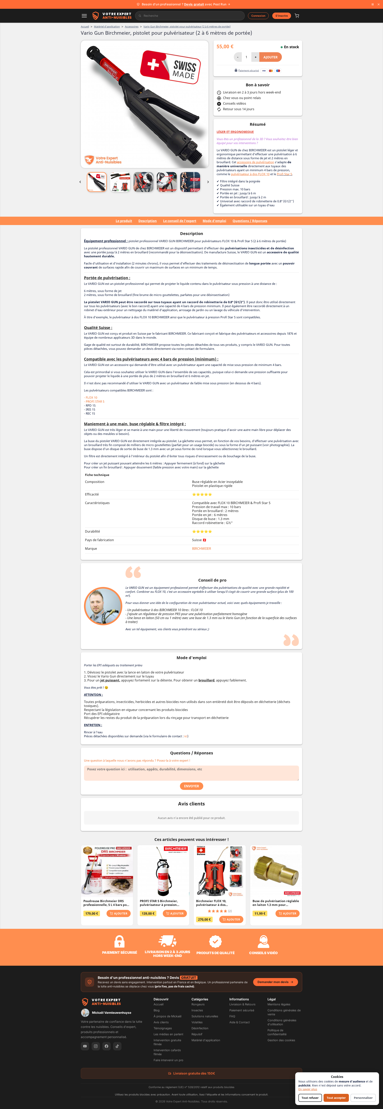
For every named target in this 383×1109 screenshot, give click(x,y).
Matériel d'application (206, 1040)
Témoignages (163, 1028)
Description (147, 221)
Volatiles (197, 1022)
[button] (84, 15)
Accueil (158, 1004)
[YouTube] (85, 1046)
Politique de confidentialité (277, 1032)
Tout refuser (310, 1098)
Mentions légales (279, 1004)
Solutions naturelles (205, 1016)
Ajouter (271, 57)
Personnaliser (363, 1098)
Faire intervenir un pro (168, 1060)
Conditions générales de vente (284, 1012)
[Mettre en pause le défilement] (372, 4)
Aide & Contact (239, 1022)
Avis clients (161, 1022)
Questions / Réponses (250, 221)
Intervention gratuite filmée (167, 1042)
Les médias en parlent (168, 1034)
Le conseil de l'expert (179, 221)
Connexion (258, 15)
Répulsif (197, 1034)
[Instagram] (96, 1046)
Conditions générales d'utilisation (282, 1022)
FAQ (232, 1016)
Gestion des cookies (281, 1040)
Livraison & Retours (242, 1004)
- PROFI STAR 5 (94, 401)
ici (185, 736)
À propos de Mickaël (167, 1016)
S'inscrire (281, 15)
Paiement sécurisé (241, 1010)
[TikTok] (117, 1046)
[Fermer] (378, 4)
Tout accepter (336, 1098)
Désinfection (200, 1028)
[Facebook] (106, 1046)
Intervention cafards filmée (167, 1052)
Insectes (197, 1010)
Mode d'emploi (214, 221)
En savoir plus (307, 1089)
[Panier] (297, 16)
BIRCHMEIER (201, 548)
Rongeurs (198, 1004)
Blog (157, 1010)
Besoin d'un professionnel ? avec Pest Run (184, 4)
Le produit (124, 221)
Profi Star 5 (284, 174)
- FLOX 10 (90, 397)
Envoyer (191, 786)
